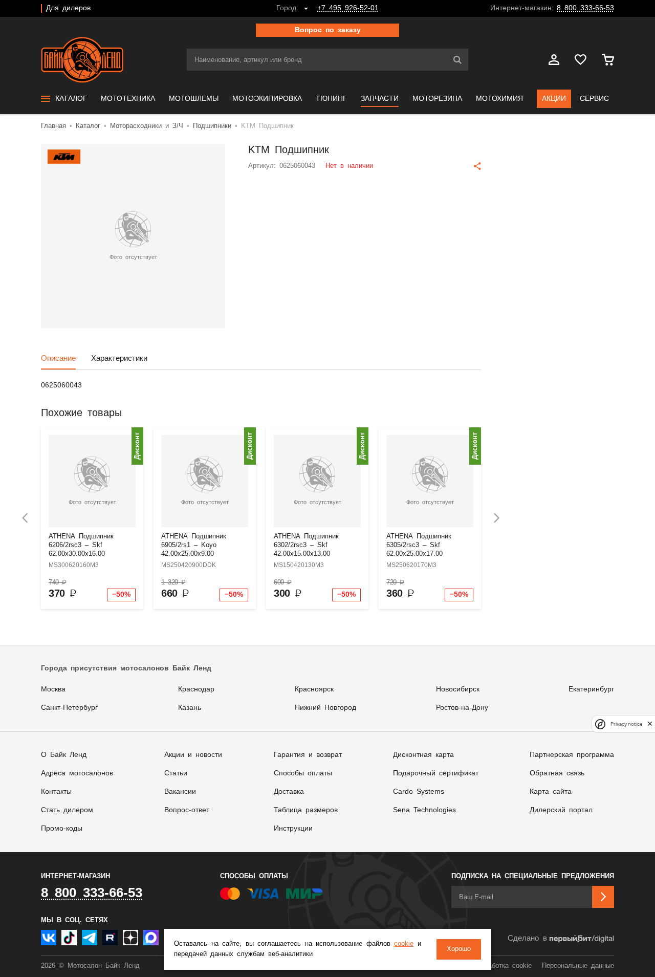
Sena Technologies (424, 810)
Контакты (56, 792)
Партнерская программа (572, 755)
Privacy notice (626, 724)
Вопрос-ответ (186, 810)
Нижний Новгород (325, 708)
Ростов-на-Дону (462, 708)
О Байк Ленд (63, 755)
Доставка (289, 792)
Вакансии (180, 792)
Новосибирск (457, 689)
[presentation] (25, 518)
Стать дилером (67, 810)
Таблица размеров (306, 810)
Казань (189, 708)
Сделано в (527, 938)
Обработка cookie (504, 966)
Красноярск (314, 689)
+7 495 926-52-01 (348, 8)
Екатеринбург (591, 689)
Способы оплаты (303, 773)
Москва (53, 689)
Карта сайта (551, 792)
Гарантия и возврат (308, 755)
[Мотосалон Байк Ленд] (82, 60)
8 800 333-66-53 (585, 8)
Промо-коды (61, 829)
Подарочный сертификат (435, 773)
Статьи (175, 773)
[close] (650, 724)
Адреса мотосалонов (77, 773)
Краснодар (196, 689)
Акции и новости (193, 755)
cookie (403, 944)
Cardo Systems (418, 792)
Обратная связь (557, 773)
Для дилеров (68, 8)
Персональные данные (578, 966)
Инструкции (293, 829)
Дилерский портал (561, 810)
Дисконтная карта (423, 755)
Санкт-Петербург (69, 708)
